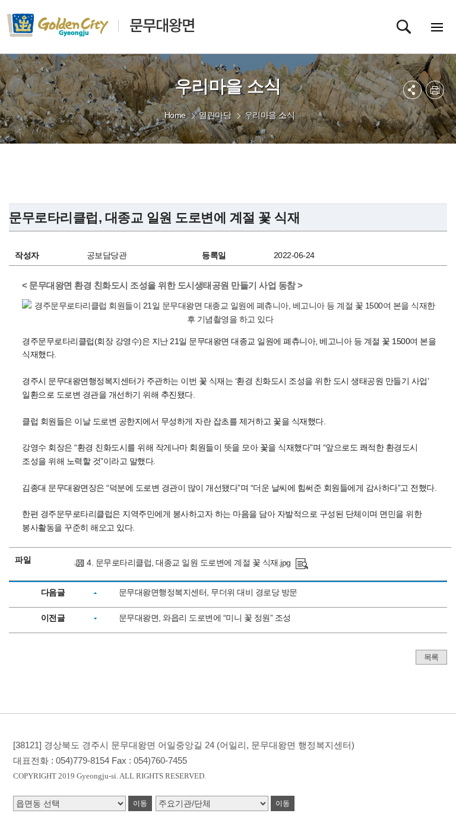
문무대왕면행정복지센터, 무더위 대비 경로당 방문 (208, 592)
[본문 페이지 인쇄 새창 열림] (435, 90)
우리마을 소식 (270, 115)
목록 (431, 657)
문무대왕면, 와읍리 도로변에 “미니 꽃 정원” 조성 (205, 617)
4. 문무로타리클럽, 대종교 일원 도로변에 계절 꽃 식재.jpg (189, 562)
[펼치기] (412, 90)
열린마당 (215, 115)
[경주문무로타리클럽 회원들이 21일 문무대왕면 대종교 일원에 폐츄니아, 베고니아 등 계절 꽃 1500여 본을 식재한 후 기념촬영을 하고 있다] (302, 562)
